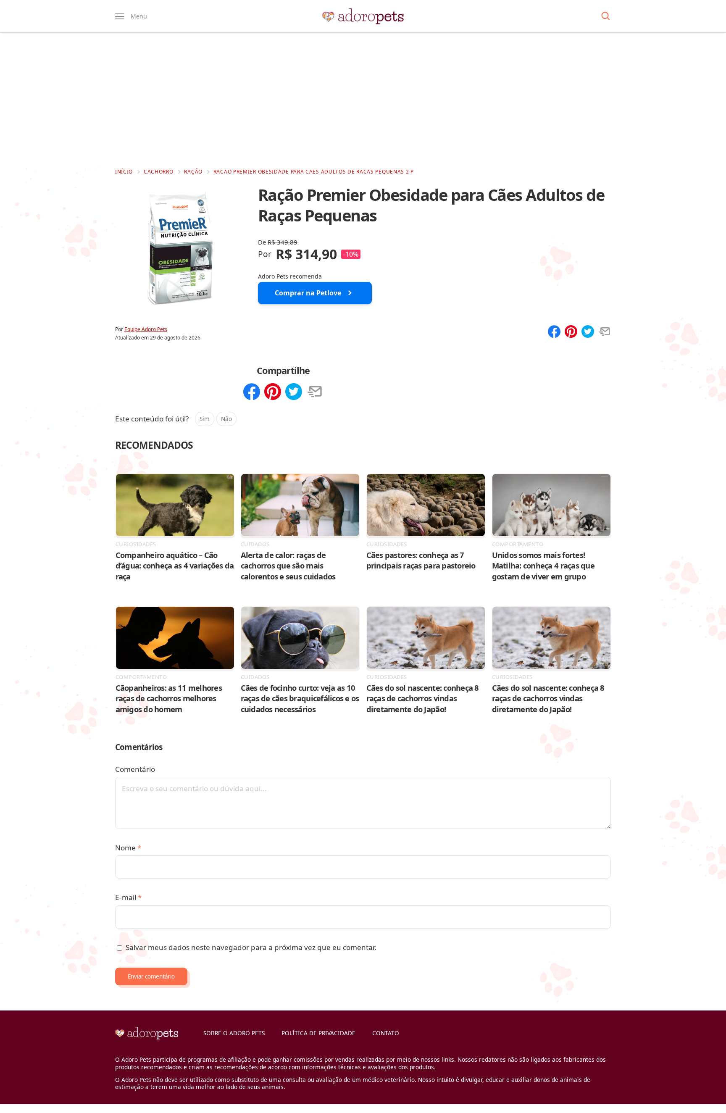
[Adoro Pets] (363, 16)
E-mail (128, 897)
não (226, 419)
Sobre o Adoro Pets (234, 1033)
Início (124, 171)
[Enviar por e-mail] (604, 332)
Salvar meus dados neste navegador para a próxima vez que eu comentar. (251, 947)
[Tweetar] (587, 332)
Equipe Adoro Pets (145, 329)
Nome (128, 848)
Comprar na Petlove (308, 292)
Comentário (135, 769)
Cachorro (159, 171)
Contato (385, 1033)
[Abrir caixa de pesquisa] (605, 16)
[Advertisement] (363, 100)
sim (205, 419)
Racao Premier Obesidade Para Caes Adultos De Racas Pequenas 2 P (313, 171)
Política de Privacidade (318, 1033)
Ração (193, 171)
